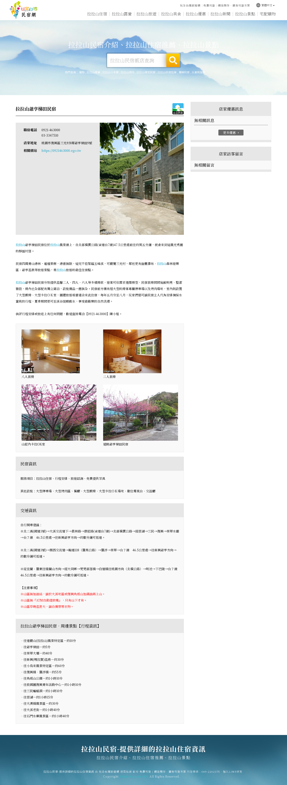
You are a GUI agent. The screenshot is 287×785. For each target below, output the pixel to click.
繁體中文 (264, 5)
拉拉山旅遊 (146, 14)
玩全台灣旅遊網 (190, 5)
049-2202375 (211, 771)
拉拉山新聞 (220, 14)
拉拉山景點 (245, 14)
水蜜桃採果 (198, 72)
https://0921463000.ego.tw (61, 150)
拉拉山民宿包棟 (167, 72)
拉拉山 (20, 244)
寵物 (82, 72)
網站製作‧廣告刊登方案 (234, 5)
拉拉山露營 (122, 14)
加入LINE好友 (232, 771)
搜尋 (173, 60)
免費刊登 (209, 5)
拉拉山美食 (171, 14)
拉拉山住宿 (97, 14)
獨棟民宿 (184, 72)
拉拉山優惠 (196, 14)
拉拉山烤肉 (127, 72)
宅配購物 (268, 14)
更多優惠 (231, 132)
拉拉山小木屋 (110, 72)
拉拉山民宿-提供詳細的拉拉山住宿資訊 (23, 10)
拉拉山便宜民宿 (146, 72)
